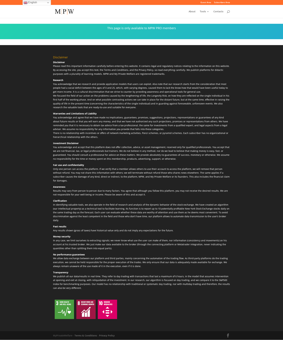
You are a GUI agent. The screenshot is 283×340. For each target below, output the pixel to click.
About (192, 11)
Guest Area (205, 2)
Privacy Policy (107, 335)
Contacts (218, 11)
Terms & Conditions (86, 335)
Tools (203, 11)
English (32, 2)
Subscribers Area (222, 2)
